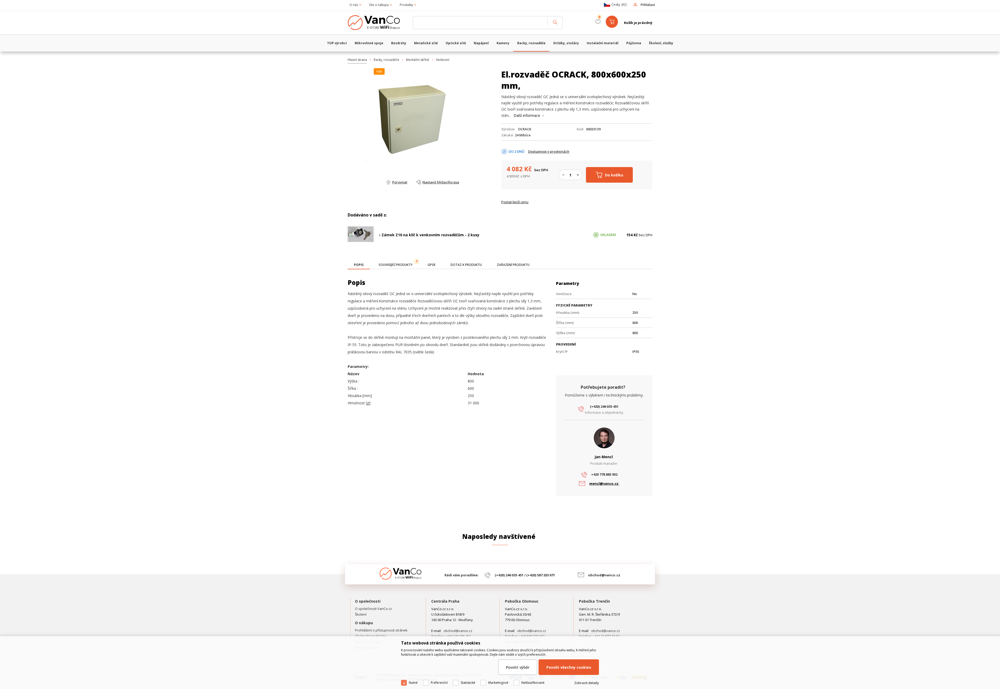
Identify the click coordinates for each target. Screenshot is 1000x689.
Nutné (413, 682)
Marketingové (498, 682)
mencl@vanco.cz (604, 483)
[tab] (359, 265)
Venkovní (442, 60)
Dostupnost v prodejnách (548, 151)
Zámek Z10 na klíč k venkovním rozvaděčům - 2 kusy (430, 234)
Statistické (468, 682)
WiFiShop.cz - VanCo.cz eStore (378, 22)
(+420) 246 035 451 (604, 406)
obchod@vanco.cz (604, 575)
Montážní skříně (417, 60)
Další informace (527, 115)
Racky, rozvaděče (386, 60)
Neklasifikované (533, 682)
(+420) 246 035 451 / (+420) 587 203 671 (525, 575)
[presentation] (359, 265)
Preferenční (439, 682)
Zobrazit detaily (586, 682)
